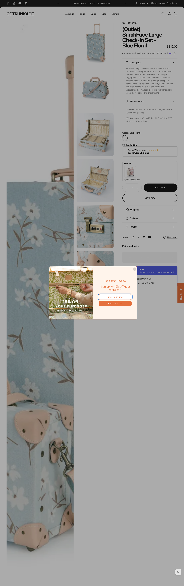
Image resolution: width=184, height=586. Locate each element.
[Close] (134, 269)
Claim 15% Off (115, 303)
